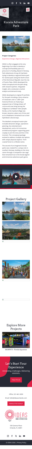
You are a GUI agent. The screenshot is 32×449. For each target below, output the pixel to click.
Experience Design (8, 59)
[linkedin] (24, 3)
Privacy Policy (21, 443)
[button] (3, 342)
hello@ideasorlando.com (18, 398)
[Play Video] (16, 176)
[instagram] (12, 3)
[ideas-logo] (4, 8)
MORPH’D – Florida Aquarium (16, 350)
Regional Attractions (22, 59)
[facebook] (16, 3)
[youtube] (28, 3)
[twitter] (20, 3)
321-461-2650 (18, 394)
